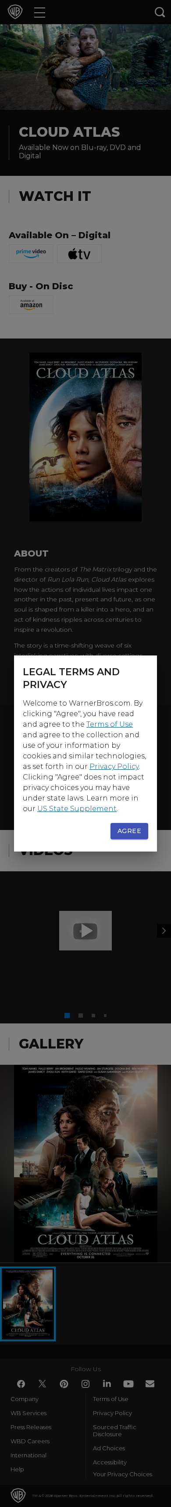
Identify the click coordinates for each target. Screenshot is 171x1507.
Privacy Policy (114, 766)
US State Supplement (77, 808)
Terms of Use (109, 724)
